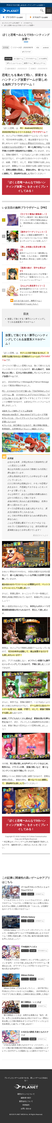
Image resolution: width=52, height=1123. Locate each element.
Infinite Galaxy (28, 917)
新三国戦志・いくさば (31, 1002)
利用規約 (26, 1105)
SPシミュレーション (14, 63)
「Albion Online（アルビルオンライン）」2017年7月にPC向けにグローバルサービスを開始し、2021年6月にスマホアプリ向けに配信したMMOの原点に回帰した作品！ (26, 991)
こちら (33, 845)
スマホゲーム (39, 894)
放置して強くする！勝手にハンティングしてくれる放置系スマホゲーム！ (26, 320)
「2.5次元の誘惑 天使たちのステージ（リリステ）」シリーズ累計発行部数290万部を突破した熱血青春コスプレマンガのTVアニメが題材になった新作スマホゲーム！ (25, 1048)
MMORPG (41, 979)
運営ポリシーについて (26, 1094)
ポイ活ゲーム (18, 59)
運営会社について (26, 1101)
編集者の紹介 (26, 1098)
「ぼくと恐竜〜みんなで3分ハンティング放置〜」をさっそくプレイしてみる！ (26, 186)
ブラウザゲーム (31, 59)
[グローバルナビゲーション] (48, 10)
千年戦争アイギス (29, 946)
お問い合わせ (26, 1108)
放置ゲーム (28, 63)
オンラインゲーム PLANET (10, 10)
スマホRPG (43, 59)
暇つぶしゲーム (39, 63)
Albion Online (27, 975)
